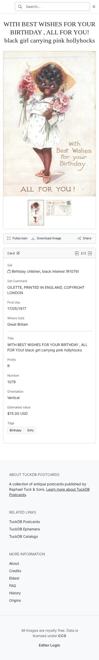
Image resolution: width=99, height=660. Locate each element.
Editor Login (49, 645)
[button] (93, 6)
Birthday (16, 430)
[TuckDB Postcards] (7, 6)
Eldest (14, 578)
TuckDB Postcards (24, 521)
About (14, 563)
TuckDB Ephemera (24, 529)
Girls (30, 430)
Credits (15, 571)
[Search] (20, 6)
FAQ (12, 585)
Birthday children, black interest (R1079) (45, 271)
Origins (15, 600)
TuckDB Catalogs (23, 536)
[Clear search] (86, 6)
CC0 (62, 636)
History (15, 593)
